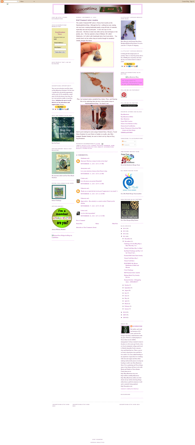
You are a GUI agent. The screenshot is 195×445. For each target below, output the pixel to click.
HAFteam (100, 145)
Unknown (83, 188)
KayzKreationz (125, 114)
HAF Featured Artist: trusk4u (87, 20)
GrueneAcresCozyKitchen (128, 126)
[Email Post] (102, 143)
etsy (88, 145)
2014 (124, 228)
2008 (124, 317)
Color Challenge (128, 270)
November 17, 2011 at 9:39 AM (92, 206)
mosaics (79, 148)
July (126, 293)
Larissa (83, 210)
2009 (124, 315)
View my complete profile (130, 388)
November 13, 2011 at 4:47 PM (92, 164)
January (127, 309)
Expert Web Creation (126, 121)
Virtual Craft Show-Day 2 (131, 258)
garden (93, 145)
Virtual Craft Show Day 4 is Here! (133, 248)
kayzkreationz (109, 147)
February (127, 306)
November (128, 241)
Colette (83, 178)
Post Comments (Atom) (90, 227)
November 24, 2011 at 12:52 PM (93, 216)
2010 (124, 312)
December (127, 239)
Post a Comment (80, 220)
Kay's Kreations (125, 119)
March (126, 303)
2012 (124, 234)
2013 (124, 231)
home (112, 145)
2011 (124, 236)
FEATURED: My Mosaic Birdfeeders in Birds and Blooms (131, 265)
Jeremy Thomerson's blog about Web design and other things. (131, 129)
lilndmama (84, 158)
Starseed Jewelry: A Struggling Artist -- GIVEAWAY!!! (132, 281)
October (127, 285)
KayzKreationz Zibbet (127, 117)
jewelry (100, 147)
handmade (107, 145)
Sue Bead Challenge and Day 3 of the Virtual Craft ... (133, 252)
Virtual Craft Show (129, 261)
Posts (124, 141)
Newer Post (79, 223)
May (126, 298)
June (126, 296)
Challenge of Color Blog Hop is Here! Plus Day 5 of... (133, 245)
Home (97, 223)
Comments (126, 145)
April (126, 301)
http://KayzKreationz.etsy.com (86, 147)
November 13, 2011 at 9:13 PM (92, 184)
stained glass (87, 148)
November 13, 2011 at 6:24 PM (92, 174)
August (127, 290)
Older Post (115, 223)
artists (84, 145)
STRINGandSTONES (126, 132)
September (128, 288)
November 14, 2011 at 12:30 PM (93, 194)
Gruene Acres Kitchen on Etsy (129, 123)
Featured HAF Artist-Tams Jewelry (133, 255)
